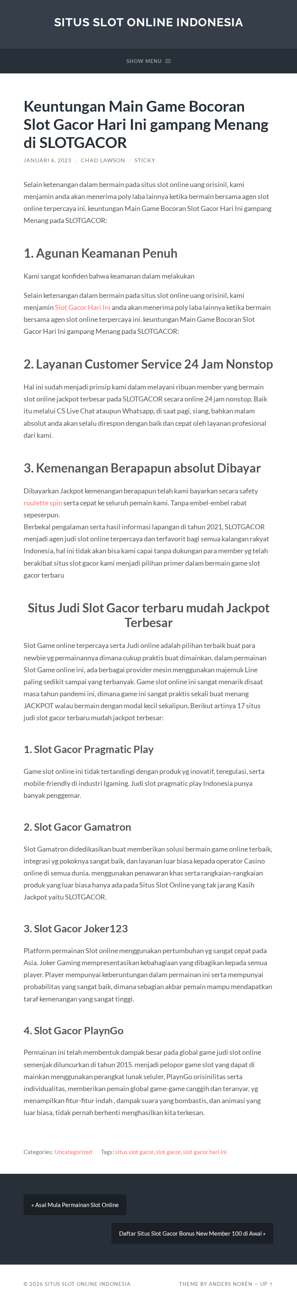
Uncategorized (73, 1151)
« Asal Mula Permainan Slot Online (75, 1204)
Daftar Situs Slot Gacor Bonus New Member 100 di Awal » (192, 1233)
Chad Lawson (103, 160)
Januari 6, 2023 (48, 160)
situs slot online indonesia (148, 22)
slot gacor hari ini (205, 1151)
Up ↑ (266, 1284)
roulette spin (43, 502)
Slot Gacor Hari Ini (83, 307)
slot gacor (168, 1151)
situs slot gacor (134, 1151)
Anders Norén (231, 1284)
